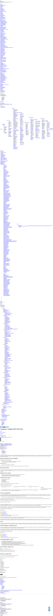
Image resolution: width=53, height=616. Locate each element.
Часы (5, 386)
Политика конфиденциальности (5, 591)
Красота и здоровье (7, 362)
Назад (5, 308)
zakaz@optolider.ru (3, 420)
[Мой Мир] (2, 427)
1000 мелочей (4, 416)
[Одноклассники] (1, 427)
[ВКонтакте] (0, 427)
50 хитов (4, 414)
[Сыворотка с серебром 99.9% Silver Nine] (6, 443)
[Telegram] (8, 427)
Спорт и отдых (7, 378)
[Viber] (5, 427)
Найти (1, 615)
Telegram (3, 422)
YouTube (3, 98)
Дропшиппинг (2, 580)
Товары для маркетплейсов (8, 313)
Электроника (6, 392)
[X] (4, 427)
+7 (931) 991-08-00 (3, 534)
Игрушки (6, 345)
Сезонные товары (7, 373)
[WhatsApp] (6, 427)
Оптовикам (3, 452)
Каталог (4, 309)
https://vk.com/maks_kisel (4, 536)
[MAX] (27, 424)
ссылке (2, 471)
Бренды (1, 579)
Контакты (1, 584)
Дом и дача (6, 338)
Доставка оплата (4, 451)
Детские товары (7, 324)
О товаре (3, 450)
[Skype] (7, 427)
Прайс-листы (2, 582)
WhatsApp (3, 99)
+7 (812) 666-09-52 (3, 106)
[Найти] (1, 3)
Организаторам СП (2, 581)
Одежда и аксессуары (8, 367)
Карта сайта (1, 592)
